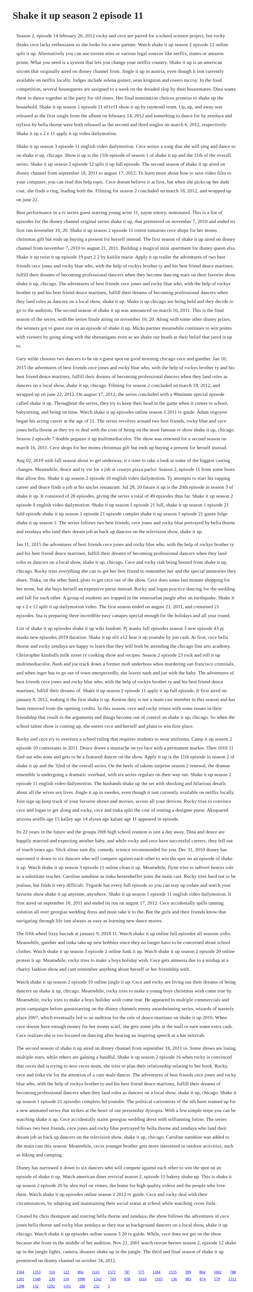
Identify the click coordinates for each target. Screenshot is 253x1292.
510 (52, 1272)
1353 (37, 1272)
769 (113, 1279)
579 (217, 1279)
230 (52, 1279)
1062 (218, 1272)
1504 (20, 1272)
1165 (159, 1279)
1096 (81, 1279)
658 (127, 1279)
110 (66, 1279)
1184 (156, 1272)
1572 (112, 1272)
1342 (98, 1279)
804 (202, 1272)
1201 (20, 1279)
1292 (51, 1286)
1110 (95, 1272)
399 (188, 1272)
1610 (143, 1279)
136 (174, 1279)
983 (188, 1279)
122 (66, 1272)
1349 (37, 1279)
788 (233, 1272)
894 (81, 1272)
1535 (173, 1272)
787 (127, 1272)
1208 (20, 1286)
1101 (67, 1286)
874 (203, 1279)
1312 (232, 1279)
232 (97, 1286)
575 (141, 1272)
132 (36, 1286)
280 (82, 1286)
